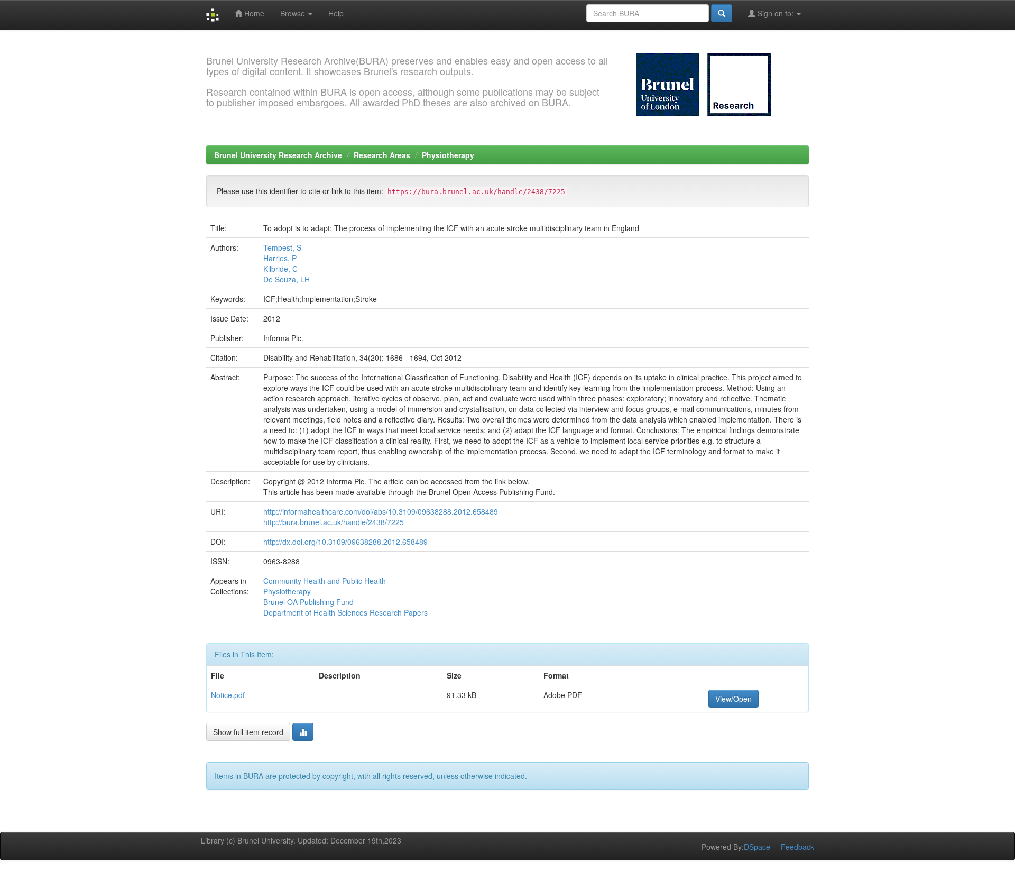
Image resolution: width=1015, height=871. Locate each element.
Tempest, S (282, 247)
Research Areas (382, 155)
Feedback (797, 846)
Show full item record (248, 732)
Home (253, 13)
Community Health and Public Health (324, 580)
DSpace (757, 846)
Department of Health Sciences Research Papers (345, 612)
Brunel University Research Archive (278, 155)
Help (336, 13)
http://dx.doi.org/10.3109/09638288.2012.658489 (345, 541)
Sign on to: (775, 13)
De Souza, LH (286, 279)
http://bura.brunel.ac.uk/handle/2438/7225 (333, 522)
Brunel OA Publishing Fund (308, 602)
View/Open (733, 698)
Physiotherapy (448, 155)
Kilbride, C (280, 268)
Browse (293, 13)
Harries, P (280, 258)
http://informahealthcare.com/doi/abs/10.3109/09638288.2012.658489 (380, 511)
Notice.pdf (228, 695)
